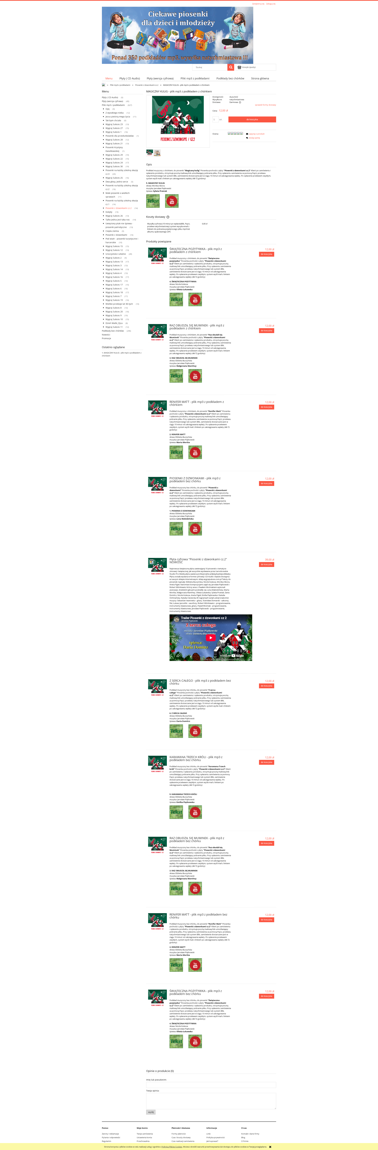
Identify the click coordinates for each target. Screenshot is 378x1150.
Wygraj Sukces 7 (114, 296)
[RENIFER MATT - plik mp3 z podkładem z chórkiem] (157, 409)
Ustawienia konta (144, 1137)
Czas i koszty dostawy (181, 1137)
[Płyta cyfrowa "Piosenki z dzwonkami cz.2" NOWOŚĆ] (157, 567)
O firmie (244, 1141)
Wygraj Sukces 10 (114, 319)
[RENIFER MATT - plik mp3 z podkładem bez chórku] (157, 922)
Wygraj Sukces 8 (114, 307)
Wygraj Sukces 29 (114, 154)
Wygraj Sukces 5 (114, 280)
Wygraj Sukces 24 (114, 162)
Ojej (108, 108)
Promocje (106, 338)
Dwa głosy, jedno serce (117, 181)
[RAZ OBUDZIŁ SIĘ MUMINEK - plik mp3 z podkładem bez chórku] (157, 846)
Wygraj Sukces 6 (114, 288)
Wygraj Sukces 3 (114, 265)
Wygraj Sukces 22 (114, 158)
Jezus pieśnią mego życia (118, 116)
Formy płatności (179, 1133)
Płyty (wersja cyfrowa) (112, 101)
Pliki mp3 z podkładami (113, 105)
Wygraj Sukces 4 (114, 273)
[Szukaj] (230, 67)
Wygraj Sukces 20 (114, 311)
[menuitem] (109, 78)
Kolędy (109, 212)
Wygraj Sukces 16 (114, 277)
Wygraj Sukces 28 (114, 139)
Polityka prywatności (215, 1137)
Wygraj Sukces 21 (114, 143)
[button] (255, 133)
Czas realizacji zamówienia (183, 1141)
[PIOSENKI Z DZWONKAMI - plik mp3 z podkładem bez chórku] (157, 486)
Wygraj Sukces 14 (114, 269)
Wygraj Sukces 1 (114, 132)
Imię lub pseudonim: (156, 1079)
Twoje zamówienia (145, 1133)
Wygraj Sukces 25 (114, 177)
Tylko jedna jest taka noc (118, 219)
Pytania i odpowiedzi (111, 1137)
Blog (243, 1137)
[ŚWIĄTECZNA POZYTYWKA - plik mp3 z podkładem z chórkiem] (157, 257)
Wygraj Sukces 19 (114, 300)
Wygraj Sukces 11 (114, 327)
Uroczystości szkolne (116, 254)
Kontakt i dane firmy (250, 1133)
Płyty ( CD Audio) (110, 97)
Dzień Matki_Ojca (114, 323)
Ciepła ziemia (112, 231)
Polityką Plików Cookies (172, 1146)
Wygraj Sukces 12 (114, 250)
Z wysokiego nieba (115, 112)
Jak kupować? (212, 1141)
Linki (208, 1133)
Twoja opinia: (152, 1090)
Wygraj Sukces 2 (114, 257)
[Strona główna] (177, 34)
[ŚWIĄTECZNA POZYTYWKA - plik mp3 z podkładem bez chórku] (157, 999)
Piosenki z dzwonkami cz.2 (119, 208)
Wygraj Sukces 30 (114, 166)
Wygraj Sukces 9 (114, 315)
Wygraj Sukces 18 (114, 292)
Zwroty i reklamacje (110, 1133)
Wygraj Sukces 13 (114, 261)
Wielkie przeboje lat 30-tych (119, 303)
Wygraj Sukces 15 (114, 246)
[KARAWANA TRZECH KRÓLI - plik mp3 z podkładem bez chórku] (157, 765)
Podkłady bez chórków (113, 330)
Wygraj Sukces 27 (114, 128)
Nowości (106, 334)
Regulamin (106, 1141)
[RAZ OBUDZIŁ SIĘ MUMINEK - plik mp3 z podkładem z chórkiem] (157, 333)
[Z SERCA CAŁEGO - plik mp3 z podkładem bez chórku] (157, 688)
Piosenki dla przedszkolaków (120, 135)
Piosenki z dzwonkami (116, 234)
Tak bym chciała (113, 120)
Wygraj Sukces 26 (114, 215)
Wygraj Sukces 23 (114, 124)
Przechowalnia (143, 1141)
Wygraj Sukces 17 (114, 284)
